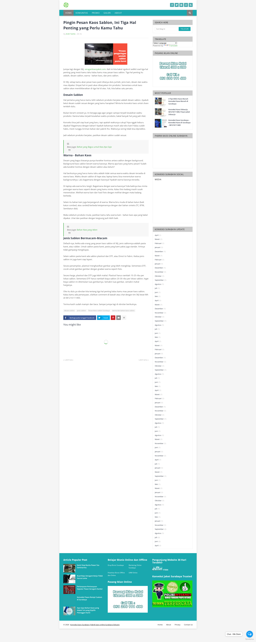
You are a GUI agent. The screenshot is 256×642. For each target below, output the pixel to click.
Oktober (159, 276)
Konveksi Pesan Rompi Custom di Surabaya (89, 598)
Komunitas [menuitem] (82, 12)
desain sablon (69, 310)
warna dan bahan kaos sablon (123, 310)
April (158, 235)
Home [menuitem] (68, 12)
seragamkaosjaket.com (95, 69)
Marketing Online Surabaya (135, 566)
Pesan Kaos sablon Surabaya (99, 310)
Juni (157, 292)
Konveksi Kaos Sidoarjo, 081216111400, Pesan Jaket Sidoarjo (179, 111)
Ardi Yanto (70, 34)
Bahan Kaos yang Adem (87, 229)
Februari (159, 243)
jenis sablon (81, 310)
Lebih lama (143, 360)
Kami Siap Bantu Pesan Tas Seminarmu (88, 566)
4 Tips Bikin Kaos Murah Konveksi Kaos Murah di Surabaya (178, 101)
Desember (160, 251)
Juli (157, 288)
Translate (173, 45)
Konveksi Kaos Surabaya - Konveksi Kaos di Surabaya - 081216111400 (179, 122)
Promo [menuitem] (96, 12)
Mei (157, 296)
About (168, 624)
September (160, 280)
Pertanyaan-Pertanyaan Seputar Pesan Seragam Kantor (90, 587)
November (160, 272)
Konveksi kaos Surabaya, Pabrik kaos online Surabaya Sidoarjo (95, 624)
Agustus (159, 284)
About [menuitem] (118, 12)
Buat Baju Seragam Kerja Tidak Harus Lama (90, 577)
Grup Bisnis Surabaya (116, 565)
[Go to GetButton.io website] (249, 639)
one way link (73, 557)
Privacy (177, 624)
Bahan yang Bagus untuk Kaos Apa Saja (94, 146)
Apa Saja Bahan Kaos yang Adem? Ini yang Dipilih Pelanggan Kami (88, 610)
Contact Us (188, 624)
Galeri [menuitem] (107, 12)
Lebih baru (69, 360)
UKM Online (133, 573)
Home (160, 624)
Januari (159, 247)
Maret (158, 239)
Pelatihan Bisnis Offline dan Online (116, 574)
